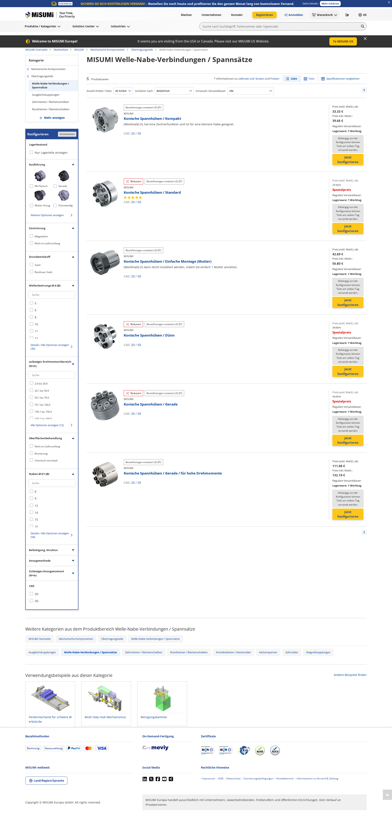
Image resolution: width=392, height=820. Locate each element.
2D (133, 133)
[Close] (365, 38)
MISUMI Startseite (36, 49)
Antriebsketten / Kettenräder (233, 652)
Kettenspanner (268, 652)
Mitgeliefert (41, 236)
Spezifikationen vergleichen (343, 78)
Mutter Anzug (42, 205)
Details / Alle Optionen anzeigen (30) (50, 346)
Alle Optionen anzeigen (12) (47, 425)
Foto (311, 78)
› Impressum (208, 778)
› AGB (220, 778)
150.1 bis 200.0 (43, 418)
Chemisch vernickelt (46, 460)
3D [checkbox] (36, 601)
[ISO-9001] (207, 750)
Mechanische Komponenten (107, 49)
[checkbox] (52, 236)
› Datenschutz (233, 778)
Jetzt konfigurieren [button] (348, 159)
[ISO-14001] (225, 750)
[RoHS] (260, 750)
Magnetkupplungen (318, 652)
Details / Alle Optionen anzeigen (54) (50, 535)
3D (139, 133)
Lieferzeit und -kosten (251, 78)
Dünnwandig (65, 205)
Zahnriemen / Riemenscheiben (50, 102)
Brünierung (41, 453)
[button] (330, 3)
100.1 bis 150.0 (43, 411)
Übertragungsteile (142, 49)
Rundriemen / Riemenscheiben (50, 109)
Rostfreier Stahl (43, 272)
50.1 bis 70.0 (42, 397)
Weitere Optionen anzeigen (47, 215)
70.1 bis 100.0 (42, 405)
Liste (294, 78)
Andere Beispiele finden (350, 675)
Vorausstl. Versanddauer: (211, 91)
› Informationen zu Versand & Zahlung (316, 778)
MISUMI (79, 49)
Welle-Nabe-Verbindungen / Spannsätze (50, 85)
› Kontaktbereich (284, 778)
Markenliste (61, 49)
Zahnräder (291, 652)
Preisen (274, 78)
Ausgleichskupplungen (45, 95)
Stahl (37, 265)
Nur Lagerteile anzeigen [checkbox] (51, 152)
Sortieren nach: (144, 91)
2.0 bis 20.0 (41, 383)
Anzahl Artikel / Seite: (99, 91)
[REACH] (275, 750)
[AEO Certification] (243, 750)
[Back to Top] (387, 795)
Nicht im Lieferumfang (47, 243)
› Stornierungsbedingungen (257, 778)
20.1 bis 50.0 (42, 390)
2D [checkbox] (36, 594)
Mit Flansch (41, 186)
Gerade (62, 186)
